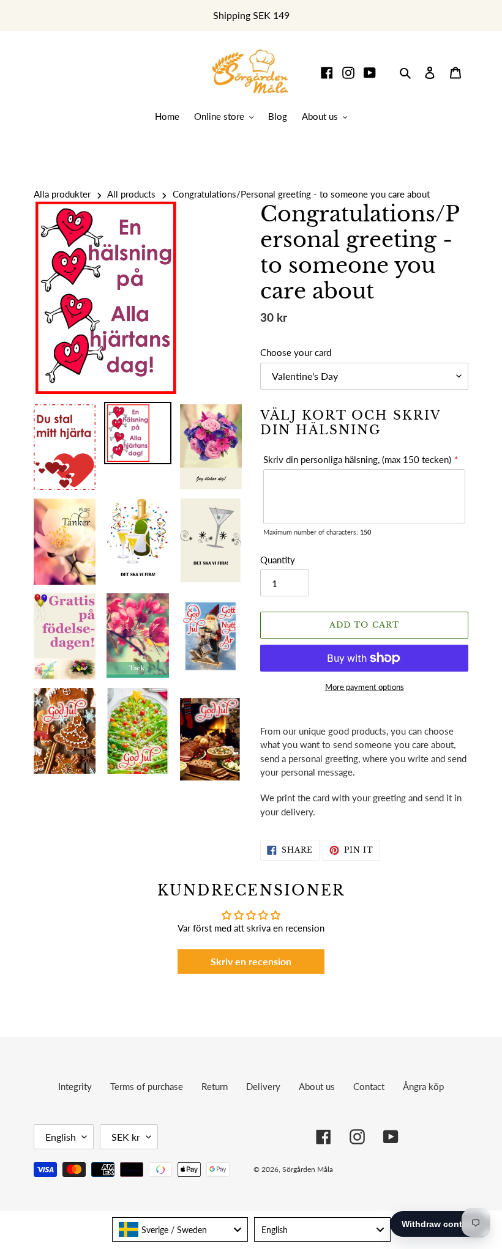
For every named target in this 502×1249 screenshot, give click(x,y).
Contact (368, 1086)
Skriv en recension (251, 961)
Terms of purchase (146, 1086)
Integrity (75, 1086)
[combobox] (180, 1229)
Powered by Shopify (424, 1169)
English (60, 1137)
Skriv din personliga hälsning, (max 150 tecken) (357, 459)
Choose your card (295, 352)
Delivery (263, 1086)
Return (214, 1086)
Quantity (277, 559)
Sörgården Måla (307, 1169)
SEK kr (125, 1137)
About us (317, 1086)
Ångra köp (423, 1086)
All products (131, 193)
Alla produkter (62, 193)
